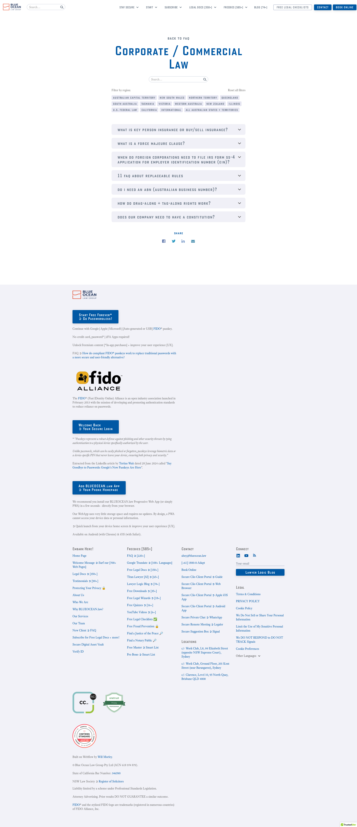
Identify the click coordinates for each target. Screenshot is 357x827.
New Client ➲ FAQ (84, 630)
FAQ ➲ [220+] (136, 555)
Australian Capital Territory (134, 97)
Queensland (229, 97)
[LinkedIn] (238, 555)
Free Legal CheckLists (293, 7)
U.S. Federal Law (125, 110)
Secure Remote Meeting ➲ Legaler (202, 624)
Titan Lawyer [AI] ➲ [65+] (143, 577)
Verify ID (78, 651)
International (171, 110)
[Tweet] (174, 241)
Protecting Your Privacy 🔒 (89, 588)
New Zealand (215, 104)
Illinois (234, 104)
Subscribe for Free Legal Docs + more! (96, 637)
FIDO (157, 328)
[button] (127, 7)
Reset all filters (236, 90)
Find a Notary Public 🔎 (142, 640)
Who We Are (80, 602)
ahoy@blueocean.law (193, 555)
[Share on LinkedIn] (183, 241)
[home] (12, 7)
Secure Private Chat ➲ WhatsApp (201, 617)
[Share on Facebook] (163, 241)
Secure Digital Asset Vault (88, 644)
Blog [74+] (260, 7)
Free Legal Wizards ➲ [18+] (144, 598)
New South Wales (172, 97)
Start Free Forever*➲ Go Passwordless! (95, 317)
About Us (78, 595)
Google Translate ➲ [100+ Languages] (149, 563)
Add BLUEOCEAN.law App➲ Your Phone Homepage (99, 488)
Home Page (79, 555)
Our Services (80, 616)
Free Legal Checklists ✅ (142, 619)
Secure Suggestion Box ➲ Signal (200, 631)
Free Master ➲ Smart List (143, 647)
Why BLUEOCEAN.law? (88, 609)
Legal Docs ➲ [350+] (85, 574)
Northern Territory (203, 97)
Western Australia (188, 104)
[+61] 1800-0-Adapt (193, 563)
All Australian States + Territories (212, 110)
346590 (116, 773)
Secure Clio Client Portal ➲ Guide (202, 577)
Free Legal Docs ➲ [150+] (142, 570)
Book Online (344, 7)
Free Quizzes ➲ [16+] (140, 605)
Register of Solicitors (111, 781)
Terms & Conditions (248, 594)
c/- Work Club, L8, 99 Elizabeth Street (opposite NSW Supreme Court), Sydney (204, 652)
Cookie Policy (244, 608)
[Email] (193, 241)
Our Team (79, 623)
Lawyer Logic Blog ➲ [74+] (143, 584)
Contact (323, 7)
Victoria (165, 104)
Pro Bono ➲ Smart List (141, 654)
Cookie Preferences (247, 649)
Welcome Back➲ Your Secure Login (95, 427)
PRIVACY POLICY (248, 601)
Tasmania (147, 104)
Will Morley (105, 757)
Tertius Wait (126, 463)
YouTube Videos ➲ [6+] (141, 612)
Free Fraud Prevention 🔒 (143, 626)
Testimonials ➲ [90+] (85, 581)
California (149, 110)
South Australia (125, 104)
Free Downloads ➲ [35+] (142, 591)
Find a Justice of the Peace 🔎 (145, 633)
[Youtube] (246, 555)
